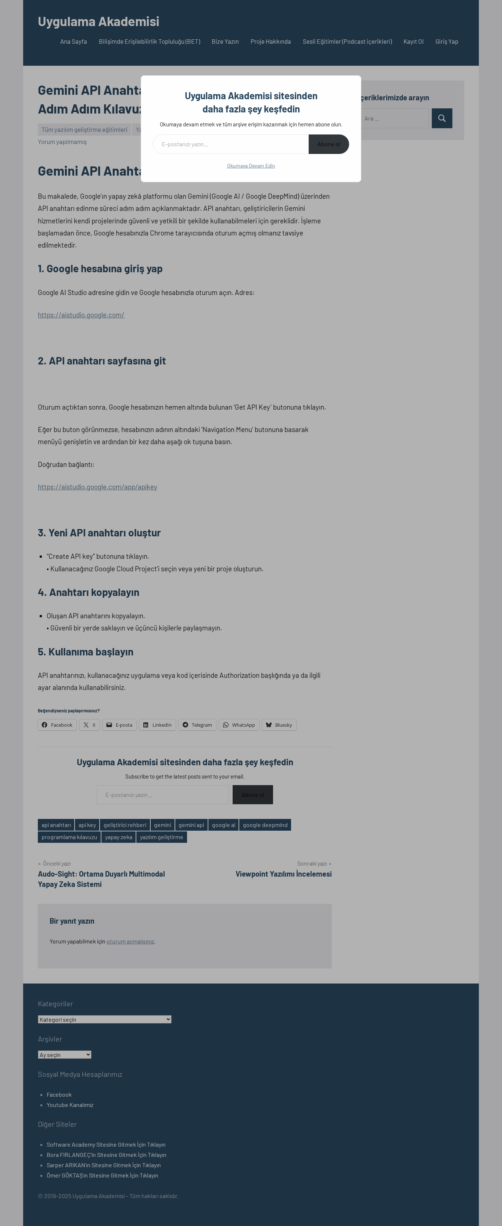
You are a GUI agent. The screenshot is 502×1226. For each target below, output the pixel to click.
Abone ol (329, 143)
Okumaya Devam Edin (251, 165)
